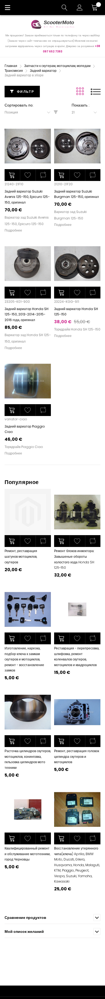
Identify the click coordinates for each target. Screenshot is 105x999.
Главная (11, 65)
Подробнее (13, 230)
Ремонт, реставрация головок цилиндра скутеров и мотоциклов (76, 756)
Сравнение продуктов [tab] (25, 917)
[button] (27, 175)
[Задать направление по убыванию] (56, 112)
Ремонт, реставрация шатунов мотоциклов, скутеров (21, 556)
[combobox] (29, 112)
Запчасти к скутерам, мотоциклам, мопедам (57, 65)
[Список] (95, 91)
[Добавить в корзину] (12, 175)
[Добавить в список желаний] (27, 541)
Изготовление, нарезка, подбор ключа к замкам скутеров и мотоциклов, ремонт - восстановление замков (24, 659)
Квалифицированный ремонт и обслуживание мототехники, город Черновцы (27, 854)
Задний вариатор (43, 70)
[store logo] (52, 24)
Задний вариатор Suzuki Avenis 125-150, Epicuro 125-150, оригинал (27, 197)
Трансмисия (14, 70)
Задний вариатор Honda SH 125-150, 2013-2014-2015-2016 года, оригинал (26, 314)
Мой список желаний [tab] (24, 931)
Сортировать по (19, 105)
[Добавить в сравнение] (43, 541)
